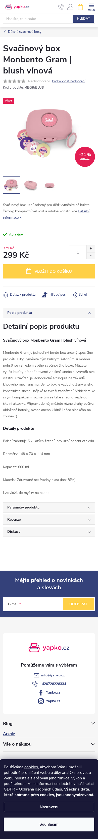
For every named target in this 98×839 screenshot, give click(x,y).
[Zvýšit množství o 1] (90, 248)
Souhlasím (49, 824)
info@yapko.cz (53, 675)
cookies (31, 767)
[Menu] (91, 6)
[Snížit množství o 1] (90, 255)
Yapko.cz (53, 692)
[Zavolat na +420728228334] (61, 7)
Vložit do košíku (53, 271)
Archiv (9, 734)
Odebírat (78, 604)
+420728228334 (53, 683)
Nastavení (49, 807)
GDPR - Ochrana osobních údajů (33, 789)
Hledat (83, 18)
